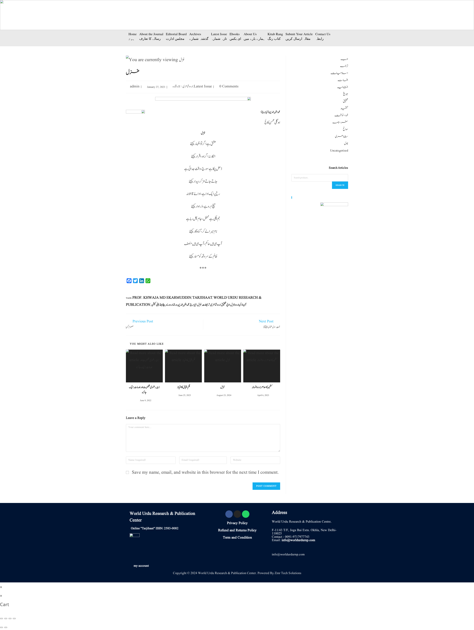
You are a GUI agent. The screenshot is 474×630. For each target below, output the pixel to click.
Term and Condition (237, 537)
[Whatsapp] (245, 514)
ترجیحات (206, 304)
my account (141, 566)
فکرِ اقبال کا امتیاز (183, 387)
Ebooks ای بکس (235, 36)
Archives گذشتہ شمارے (198, 36)
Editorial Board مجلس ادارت (176, 36)
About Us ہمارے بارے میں (254, 36)
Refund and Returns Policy (237, 530)
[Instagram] (237, 514)
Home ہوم (132, 36)
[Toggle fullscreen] (10, 618)
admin (134, 86)
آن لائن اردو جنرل (238, 304)
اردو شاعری (188, 86)
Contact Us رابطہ (322, 36)
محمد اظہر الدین (183, 304)
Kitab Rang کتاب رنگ (275, 36)
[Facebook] (229, 514)
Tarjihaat (202, 297)
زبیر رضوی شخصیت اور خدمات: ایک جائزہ (144, 390)
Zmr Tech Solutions (288, 573)
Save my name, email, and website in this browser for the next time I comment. (205, 472)
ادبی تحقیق (225, 304)
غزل (199, 304)
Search (340, 185)
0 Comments (228, 86)
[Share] (5, 618)
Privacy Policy (237, 523)
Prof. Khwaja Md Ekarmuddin (161, 297)
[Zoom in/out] (14, 618)
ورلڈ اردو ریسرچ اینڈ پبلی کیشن (164, 304)
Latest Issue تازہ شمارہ (219, 36)
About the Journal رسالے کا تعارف (151, 36)
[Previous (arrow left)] (1, 627)
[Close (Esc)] (1, 618)
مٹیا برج (193, 304)
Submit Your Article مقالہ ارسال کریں (299, 36)
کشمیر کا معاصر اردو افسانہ (262, 387)
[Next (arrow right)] (5, 627)
